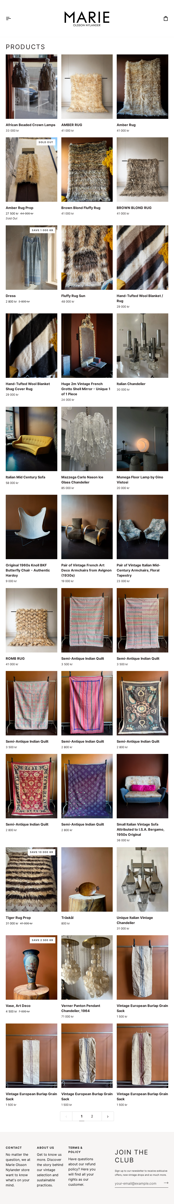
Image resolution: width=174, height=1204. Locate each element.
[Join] (164, 1182)
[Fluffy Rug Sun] (87, 257)
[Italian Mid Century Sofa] (31, 439)
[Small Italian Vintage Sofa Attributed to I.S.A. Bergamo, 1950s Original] (142, 786)
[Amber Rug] (142, 86)
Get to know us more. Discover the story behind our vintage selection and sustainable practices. (50, 1169)
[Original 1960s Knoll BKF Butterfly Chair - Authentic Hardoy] (31, 527)
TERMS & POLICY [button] (75, 1150)
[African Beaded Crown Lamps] (31, 86)
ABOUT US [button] (45, 1147)
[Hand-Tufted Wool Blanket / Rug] (142, 257)
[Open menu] (12, 18)
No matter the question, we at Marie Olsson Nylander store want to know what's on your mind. (18, 1169)
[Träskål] (87, 879)
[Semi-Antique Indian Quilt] (87, 620)
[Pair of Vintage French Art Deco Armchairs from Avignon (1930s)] (87, 527)
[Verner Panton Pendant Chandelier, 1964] (87, 967)
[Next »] (108, 1116)
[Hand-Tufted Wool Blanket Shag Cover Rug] (31, 345)
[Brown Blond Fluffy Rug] (87, 169)
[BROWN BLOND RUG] (142, 169)
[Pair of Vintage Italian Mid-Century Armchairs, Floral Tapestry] (142, 527)
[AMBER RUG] (87, 86)
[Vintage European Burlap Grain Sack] (142, 967)
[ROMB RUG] (31, 620)
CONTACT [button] (14, 1147)
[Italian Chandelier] (142, 345)
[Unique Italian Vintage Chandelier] (142, 879)
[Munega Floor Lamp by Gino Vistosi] (142, 439)
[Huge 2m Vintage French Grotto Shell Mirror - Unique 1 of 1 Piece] (87, 345)
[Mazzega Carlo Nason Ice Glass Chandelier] (87, 439)
